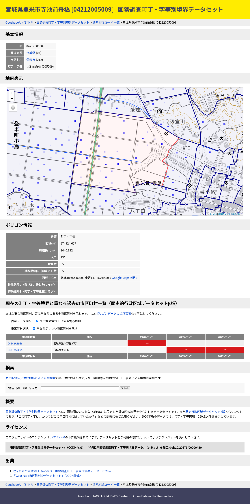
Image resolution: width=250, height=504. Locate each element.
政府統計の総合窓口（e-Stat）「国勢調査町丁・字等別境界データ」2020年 (62, 471)
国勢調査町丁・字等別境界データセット (63, 22)
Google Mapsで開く (125, 277)
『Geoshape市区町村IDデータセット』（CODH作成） (48, 475)
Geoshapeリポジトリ (19, 22)
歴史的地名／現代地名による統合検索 (30, 378)
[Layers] (13, 107)
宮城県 (30, 52)
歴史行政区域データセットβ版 (205, 411)
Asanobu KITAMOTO (91, 496)
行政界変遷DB (71, 321)
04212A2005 (15, 350)
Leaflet (213, 214)
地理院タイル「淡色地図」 (230, 214)
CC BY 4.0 (58, 437)
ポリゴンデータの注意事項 (113, 313)
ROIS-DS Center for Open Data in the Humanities (139, 496)
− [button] (12, 98)
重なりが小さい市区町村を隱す (57, 328)
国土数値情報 (48, 321)
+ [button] (12, 92)
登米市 (30, 59)
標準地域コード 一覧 (106, 22)
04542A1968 (15, 343)
